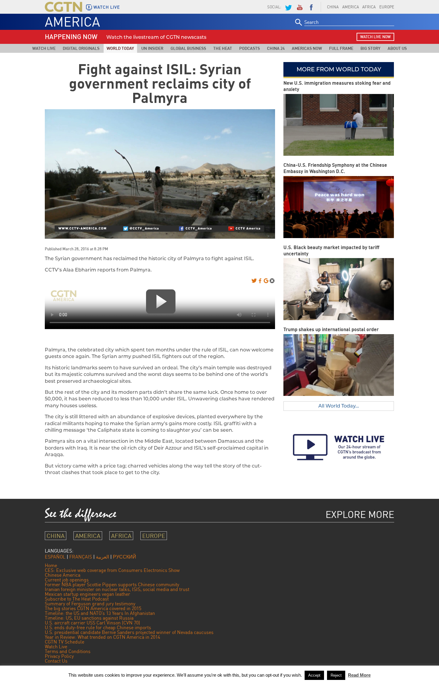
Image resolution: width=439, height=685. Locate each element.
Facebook (311, 7)
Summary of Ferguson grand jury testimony (90, 604)
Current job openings (67, 580)
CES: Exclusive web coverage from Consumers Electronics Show (112, 570)
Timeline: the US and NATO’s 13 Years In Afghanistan (100, 613)
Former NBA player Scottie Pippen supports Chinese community (112, 584)
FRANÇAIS (80, 557)
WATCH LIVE (106, 7)
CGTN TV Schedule (64, 642)
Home (51, 565)
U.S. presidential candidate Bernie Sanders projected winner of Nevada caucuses (129, 632)
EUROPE (386, 6)
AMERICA (350, 6)
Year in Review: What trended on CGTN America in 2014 (102, 637)
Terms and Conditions (67, 651)
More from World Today (339, 69)
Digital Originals (81, 48)
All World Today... (338, 406)
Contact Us (56, 661)
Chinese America (62, 575)
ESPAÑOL (55, 557)
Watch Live (44, 48)
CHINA (333, 6)
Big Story (370, 48)
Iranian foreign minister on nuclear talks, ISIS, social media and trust (117, 589)
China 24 (276, 48)
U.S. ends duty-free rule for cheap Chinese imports (98, 627)
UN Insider (152, 48)
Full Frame (341, 48)
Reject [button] (336, 675)
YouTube (299, 7)
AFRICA (369, 6)
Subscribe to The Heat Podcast (77, 599)
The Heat (222, 48)
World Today (120, 48)
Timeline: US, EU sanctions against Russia (89, 618)
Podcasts (249, 48)
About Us (397, 48)
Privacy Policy (59, 656)
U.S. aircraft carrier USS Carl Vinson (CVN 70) (92, 623)
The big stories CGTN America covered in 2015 (93, 608)
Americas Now (307, 48)
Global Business (188, 48)
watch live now (375, 36)
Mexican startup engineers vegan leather (87, 594)
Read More (359, 675)
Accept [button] (314, 675)
